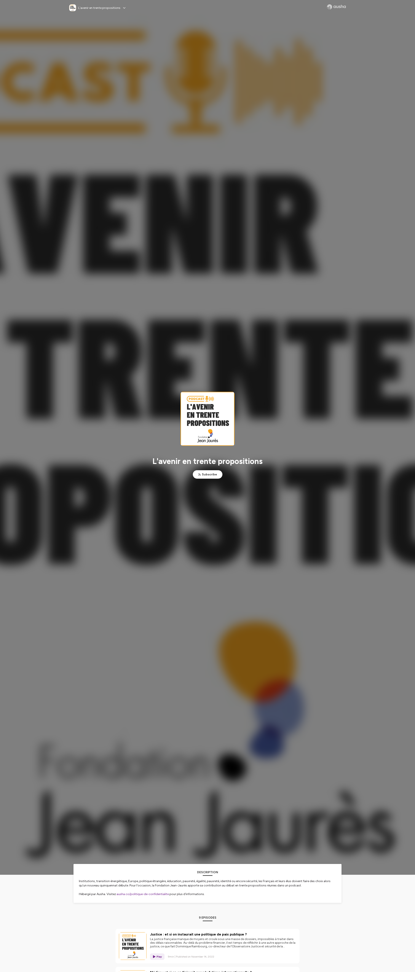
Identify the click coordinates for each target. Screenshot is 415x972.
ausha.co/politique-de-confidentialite (143, 894)
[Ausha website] (336, 7)
